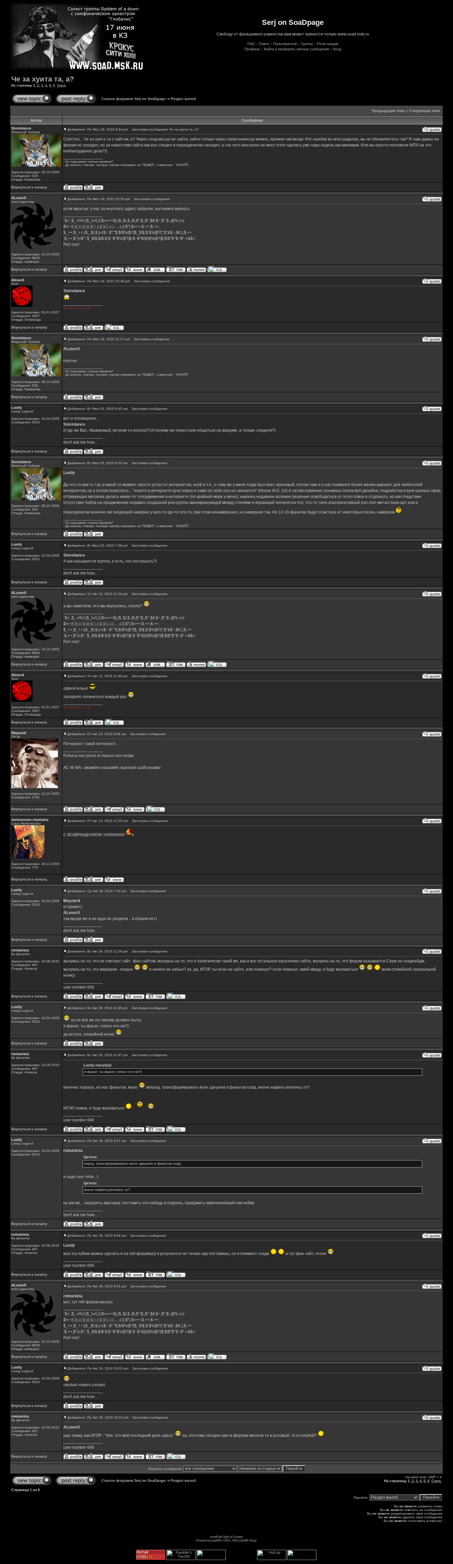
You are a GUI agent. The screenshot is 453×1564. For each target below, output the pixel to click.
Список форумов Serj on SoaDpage (133, 99)
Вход (337, 49)
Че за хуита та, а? (42, 79)
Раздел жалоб (183, 99)
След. (61, 85)
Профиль (252, 49)
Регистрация (327, 44)
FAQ (251, 44)
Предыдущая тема (388, 111)
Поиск (264, 44)
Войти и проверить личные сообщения (296, 49)
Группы (307, 44)
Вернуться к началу (29, 187)
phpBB (216, 1540)
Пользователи (285, 44)
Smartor (238, 1536)
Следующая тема (424, 111)
